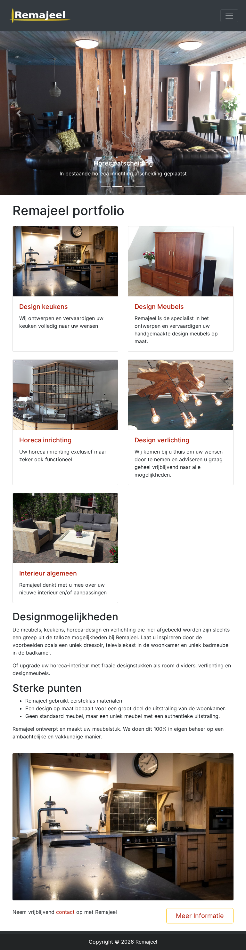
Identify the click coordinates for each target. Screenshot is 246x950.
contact (65, 912)
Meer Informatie (200, 916)
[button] (18, 113)
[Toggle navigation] (229, 15)
